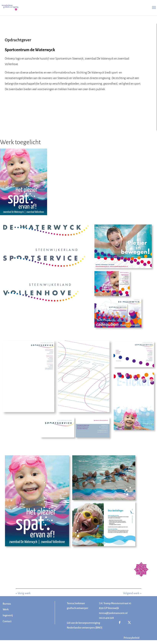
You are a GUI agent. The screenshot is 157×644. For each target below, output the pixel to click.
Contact (7, 621)
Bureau (7, 603)
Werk (6, 609)
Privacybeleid (131, 637)
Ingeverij (8, 615)
